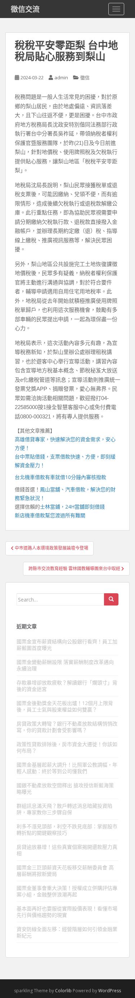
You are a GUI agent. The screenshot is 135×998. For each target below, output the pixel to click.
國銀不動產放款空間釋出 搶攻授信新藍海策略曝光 (65, 788)
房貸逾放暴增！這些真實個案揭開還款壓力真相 (67, 850)
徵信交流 (25, 9)
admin (61, 77)
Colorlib (63, 991)
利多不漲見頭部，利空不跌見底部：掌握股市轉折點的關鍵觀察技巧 (67, 829)
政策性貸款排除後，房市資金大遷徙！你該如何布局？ (67, 747)
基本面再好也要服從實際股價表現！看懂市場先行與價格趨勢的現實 (67, 911)
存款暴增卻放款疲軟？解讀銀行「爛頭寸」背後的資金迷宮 (67, 685)
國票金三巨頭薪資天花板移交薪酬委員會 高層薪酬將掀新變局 (65, 870)
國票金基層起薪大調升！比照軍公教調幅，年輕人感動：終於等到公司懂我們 (67, 768)
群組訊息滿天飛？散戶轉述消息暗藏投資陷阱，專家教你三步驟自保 (64, 809)
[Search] (111, 599)
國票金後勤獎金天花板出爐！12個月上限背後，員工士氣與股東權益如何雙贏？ (65, 706)
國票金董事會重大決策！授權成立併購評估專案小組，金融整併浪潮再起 (67, 891)
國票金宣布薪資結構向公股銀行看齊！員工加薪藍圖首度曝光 (67, 644)
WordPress (109, 991)
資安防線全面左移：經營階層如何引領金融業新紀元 (67, 932)
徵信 (85, 77)
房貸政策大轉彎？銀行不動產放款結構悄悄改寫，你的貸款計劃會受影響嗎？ (67, 726)
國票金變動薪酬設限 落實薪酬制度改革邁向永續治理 (65, 665)
